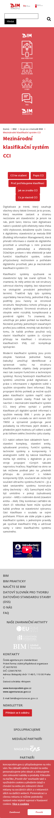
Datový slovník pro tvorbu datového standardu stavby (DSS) (27, 597)
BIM (6, 576)
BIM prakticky (14, 581)
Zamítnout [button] (14, 812)
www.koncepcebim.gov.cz (17, 688)
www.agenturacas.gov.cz (17, 691)
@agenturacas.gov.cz (26, 698)
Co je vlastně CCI (27, 197)
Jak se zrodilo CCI (28, 190)
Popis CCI (38, 175)
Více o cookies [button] (20, 804)
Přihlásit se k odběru (17, 712)
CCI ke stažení (18, 175)
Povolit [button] (39, 812)
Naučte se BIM (14, 587)
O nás (7, 607)
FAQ (6, 613)
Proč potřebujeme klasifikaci (27, 183)
